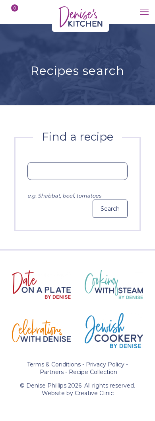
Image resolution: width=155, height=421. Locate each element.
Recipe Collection (93, 372)
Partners (52, 372)
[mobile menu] (144, 12)
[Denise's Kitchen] (80, 12)
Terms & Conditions (54, 364)
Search (110, 208)
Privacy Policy (105, 364)
